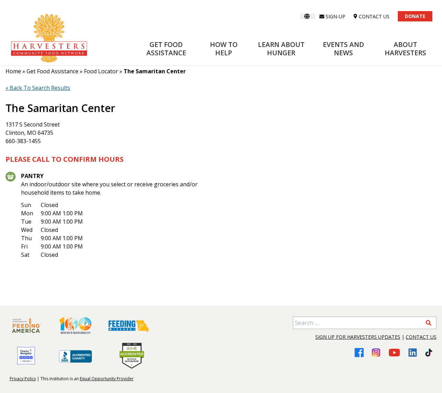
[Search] (428, 322)
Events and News (343, 48)
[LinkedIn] (412, 352)
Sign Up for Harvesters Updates (357, 337)
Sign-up (335, 16)
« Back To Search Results (38, 88)
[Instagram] (376, 352)
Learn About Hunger (281, 48)
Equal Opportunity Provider (107, 379)
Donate (415, 16)
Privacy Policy (23, 379)
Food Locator (101, 71)
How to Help (224, 48)
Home (13, 71)
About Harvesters (405, 48)
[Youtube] (394, 352)
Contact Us (421, 337)
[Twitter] (428, 352)
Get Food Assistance (166, 48)
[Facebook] (359, 352)
